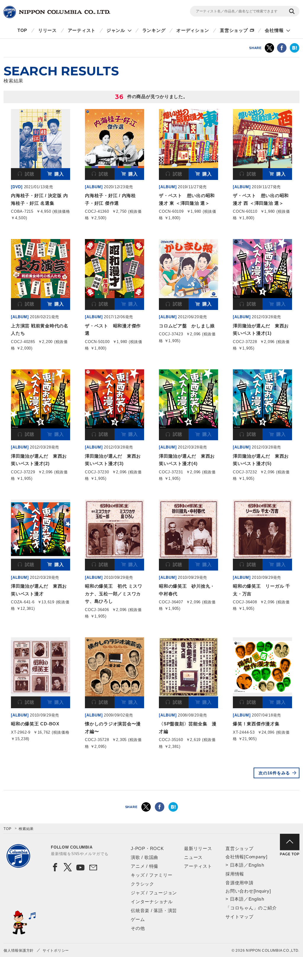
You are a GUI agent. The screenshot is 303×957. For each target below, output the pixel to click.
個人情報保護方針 (19, 950)
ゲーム (138, 919)
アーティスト (82, 30)
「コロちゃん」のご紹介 (251, 907)
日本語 (237, 864)
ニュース (193, 857)
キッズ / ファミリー (151, 875)
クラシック (142, 883)
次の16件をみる (274, 773)
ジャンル (116, 30)
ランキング (154, 30)
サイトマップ (239, 916)
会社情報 (274, 30)
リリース (47, 30)
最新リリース (198, 848)
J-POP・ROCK (147, 848)
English (256, 864)
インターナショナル (152, 901)
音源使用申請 (239, 882)
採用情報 (234, 873)
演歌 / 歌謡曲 (144, 857)
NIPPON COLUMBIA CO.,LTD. (57, 12)
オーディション (192, 30)
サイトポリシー (56, 950)
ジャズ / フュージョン (154, 892)
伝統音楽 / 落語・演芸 (154, 910)
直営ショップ (234, 30)
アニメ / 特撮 (144, 866)
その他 (138, 928)
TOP (22, 30)
